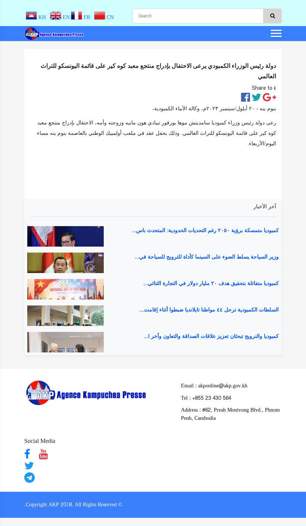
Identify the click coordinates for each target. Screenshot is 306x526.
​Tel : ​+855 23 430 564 (206, 398)
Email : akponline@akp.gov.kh (214, 385)
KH (43, 17)
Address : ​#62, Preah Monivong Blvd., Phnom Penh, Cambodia (230, 414)
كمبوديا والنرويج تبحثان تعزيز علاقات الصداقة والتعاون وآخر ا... (211, 336)
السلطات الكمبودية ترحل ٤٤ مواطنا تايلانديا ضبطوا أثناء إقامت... (209, 309)
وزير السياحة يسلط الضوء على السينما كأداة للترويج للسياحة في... (207, 257)
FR (87, 17)
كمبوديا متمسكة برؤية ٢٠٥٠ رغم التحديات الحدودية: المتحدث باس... (205, 230)
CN (109, 17)
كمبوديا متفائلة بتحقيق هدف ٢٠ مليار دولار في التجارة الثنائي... (211, 283)
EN (65, 17)
